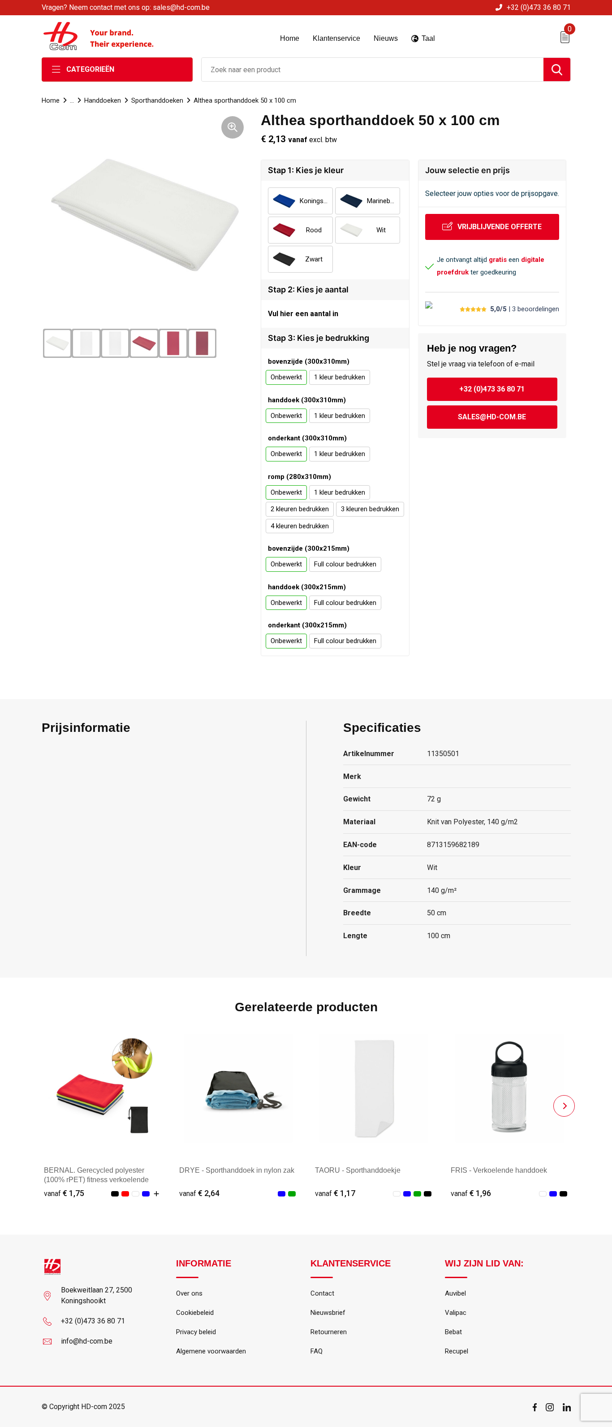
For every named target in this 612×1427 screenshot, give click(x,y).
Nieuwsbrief (327, 1313)
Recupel (456, 1351)
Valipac (455, 1313)
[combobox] (372, 69)
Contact (322, 1293)
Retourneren (328, 1332)
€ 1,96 (471, 1193)
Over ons (189, 1293)
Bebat (453, 1332)
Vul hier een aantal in (303, 313)
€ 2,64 (199, 1193)
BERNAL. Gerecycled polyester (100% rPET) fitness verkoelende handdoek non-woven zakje (96, 1179)
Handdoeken (102, 100)
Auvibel (455, 1293)
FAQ (316, 1351)
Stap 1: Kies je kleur (306, 170)
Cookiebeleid (195, 1313)
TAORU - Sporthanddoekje (358, 1170)
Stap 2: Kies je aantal (308, 289)
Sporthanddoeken (157, 100)
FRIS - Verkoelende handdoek (499, 1170)
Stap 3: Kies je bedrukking (318, 338)
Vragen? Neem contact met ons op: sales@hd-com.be (126, 7)
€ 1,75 (64, 1193)
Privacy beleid (196, 1332)
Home (51, 100)
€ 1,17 (335, 1193)
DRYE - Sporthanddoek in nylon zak (236, 1170)
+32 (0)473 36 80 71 (539, 7)
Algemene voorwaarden (211, 1351)
